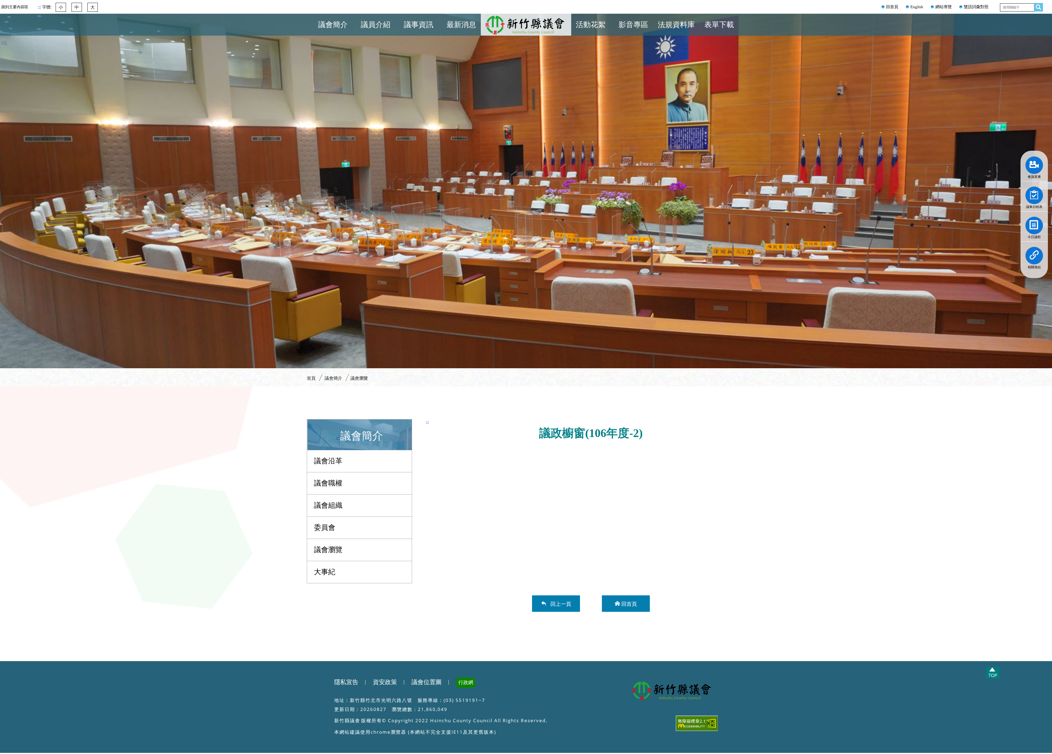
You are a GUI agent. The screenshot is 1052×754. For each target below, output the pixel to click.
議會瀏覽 (359, 378)
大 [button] (92, 7)
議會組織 (328, 505)
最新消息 (461, 25)
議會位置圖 (426, 682)
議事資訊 (418, 25)
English (916, 7)
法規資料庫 (676, 25)
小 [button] (61, 7)
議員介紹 (375, 25)
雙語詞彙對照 (976, 7)
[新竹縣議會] (672, 691)
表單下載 (719, 25)
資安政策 (385, 682)
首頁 (504, 27)
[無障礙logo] (672, 724)
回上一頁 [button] (559, 603)
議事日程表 (1034, 194)
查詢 (1037, 6)
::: (40, 7)
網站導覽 (943, 7)
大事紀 (324, 572)
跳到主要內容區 (14, 7)
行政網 (465, 682)
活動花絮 (590, 25)
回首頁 (892, 7)
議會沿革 (328, 461)
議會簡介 (333, 25)
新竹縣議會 (526, 31)
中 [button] (77, 7)
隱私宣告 (346, 682)
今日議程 (1034, 224)
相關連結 (1034, 254)
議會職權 (328, 483)
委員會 (324, 528)
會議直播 (1034, 164)
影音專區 (633, 25)
